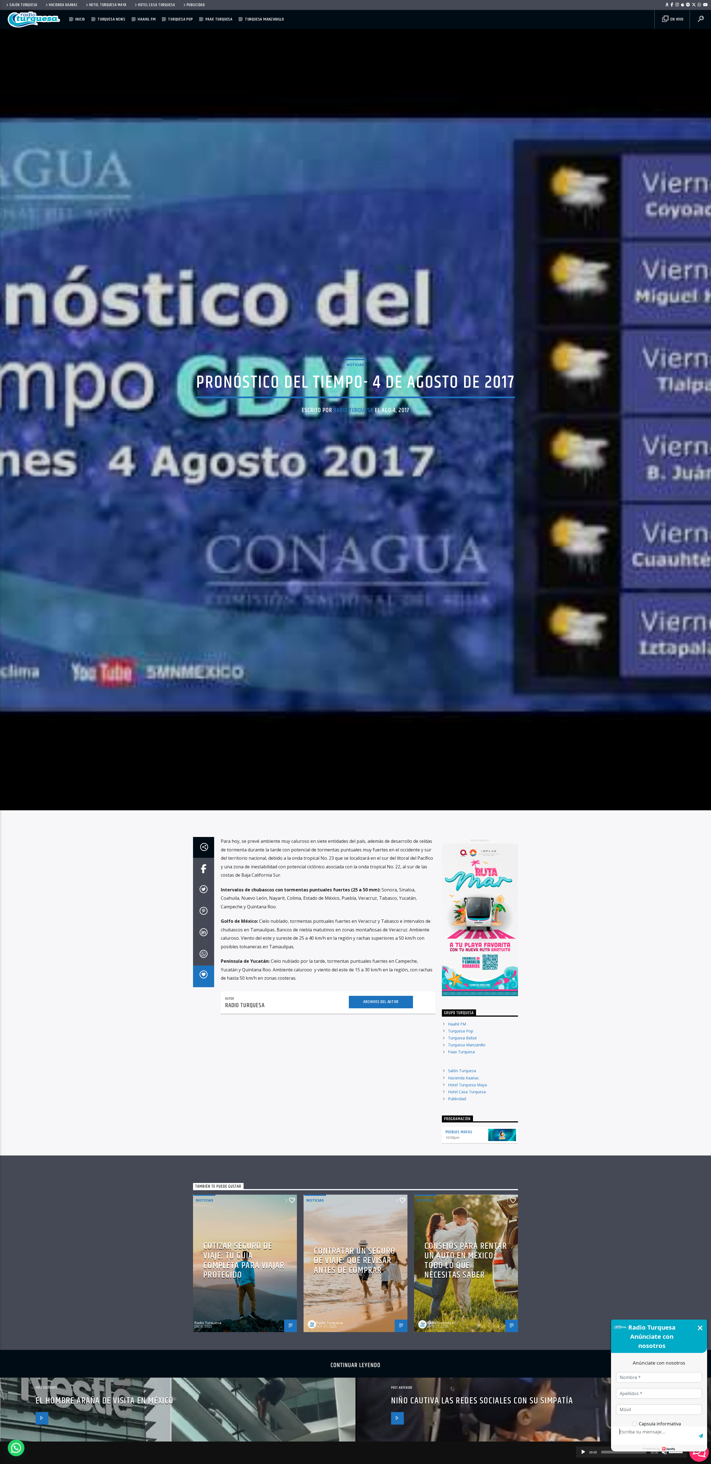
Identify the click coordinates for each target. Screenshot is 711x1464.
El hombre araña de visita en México (105, 1425)
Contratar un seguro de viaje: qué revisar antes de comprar (354, 1285)
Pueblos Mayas (458, 1156)
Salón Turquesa (23, 5)
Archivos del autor (380, 1026)
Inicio (80, 19)
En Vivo (676, 19)
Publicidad (196, 5)
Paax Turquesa (219, 19)
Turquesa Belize (462, 1062)
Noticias (355, 375)
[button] (16, 1448)
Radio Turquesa (353, 422)
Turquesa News (111, 19)
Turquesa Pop (180, 19)
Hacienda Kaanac (63, 5)
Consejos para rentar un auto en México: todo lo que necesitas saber (465, 1285)
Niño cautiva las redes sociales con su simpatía (482, 1425)
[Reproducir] (583, 1452)
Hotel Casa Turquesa (156, 5)
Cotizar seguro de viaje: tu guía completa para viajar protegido (243, 1285)
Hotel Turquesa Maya (108, 5)
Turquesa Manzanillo (264, 19)
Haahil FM (147, 19)
